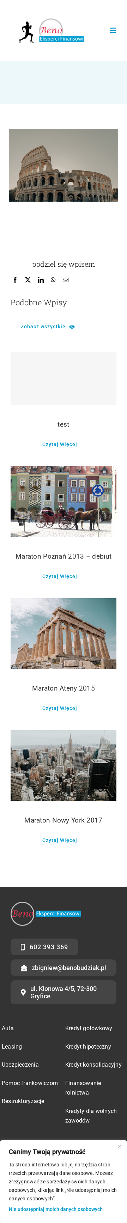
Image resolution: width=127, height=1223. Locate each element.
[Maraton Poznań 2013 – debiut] (63, 501)
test (63, 424)
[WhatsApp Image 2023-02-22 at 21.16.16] (50, 13)
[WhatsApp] (53, 280)
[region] (63, 1181)
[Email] (65, 280)
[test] (63, 378)
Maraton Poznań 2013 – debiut (63, 556)
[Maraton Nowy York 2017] (63, 765)
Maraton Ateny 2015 (63, 688)
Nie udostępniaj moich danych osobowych (56, 1209)
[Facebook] (15, 280)
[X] (28, 280)
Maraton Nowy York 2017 (63, 820)
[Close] (119, 1146)
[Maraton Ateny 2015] (63, 633)
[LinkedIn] (41, 280)
